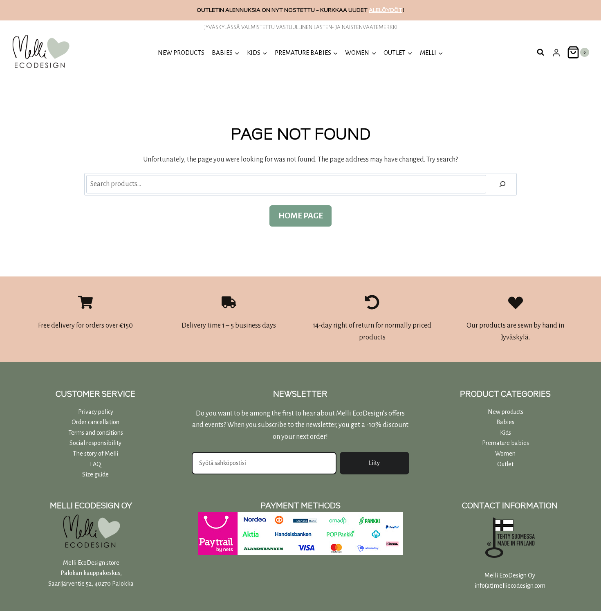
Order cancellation (95, 422)
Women (505, 453)
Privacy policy (95, 412)
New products (181, 52)
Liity (374, 463)
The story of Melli (95, 453)
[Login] (556, 52)
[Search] (502, 184)
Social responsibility (95, 443)
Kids (505, 432)
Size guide (95, 474)
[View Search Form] (540, 52)
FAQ (95, 464)
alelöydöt (385, 10)
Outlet (505, 464)
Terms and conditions (95, 432)
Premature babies (505, 443)
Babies (505, 422)
